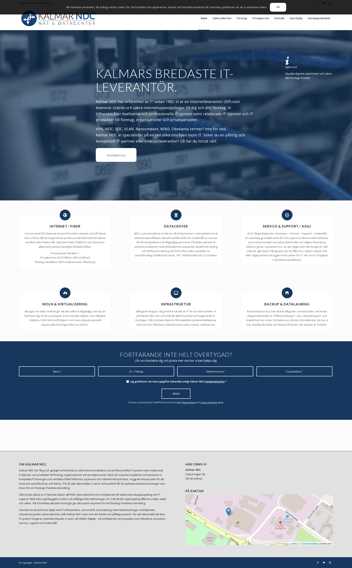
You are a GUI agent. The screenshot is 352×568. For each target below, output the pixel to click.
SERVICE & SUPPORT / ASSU (287, 226)
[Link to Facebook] (318, 562)
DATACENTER (176, 226)
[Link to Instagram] (330, 562)
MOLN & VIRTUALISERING (65, 304)
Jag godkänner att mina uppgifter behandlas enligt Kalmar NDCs (179, 381)
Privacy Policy (188, 402)
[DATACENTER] (176, 215)
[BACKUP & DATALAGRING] (287, 292)
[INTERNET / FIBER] (65, 215)
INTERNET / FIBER (65, 226)
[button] (228, 512)
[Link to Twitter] (324, 562)
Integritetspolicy (215, 381)
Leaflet (293, 543)
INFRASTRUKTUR (176, 304)
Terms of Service (208, 402)
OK (278, 7)
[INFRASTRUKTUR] (176, 292)
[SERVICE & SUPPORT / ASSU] (287, 215)
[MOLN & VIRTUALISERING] (65, 292)
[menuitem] (204, 18)
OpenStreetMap (309, 543)
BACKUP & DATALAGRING (287, 304)
